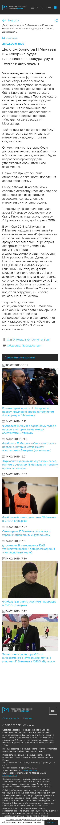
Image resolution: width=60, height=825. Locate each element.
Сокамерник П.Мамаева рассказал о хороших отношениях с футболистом (26, 533)
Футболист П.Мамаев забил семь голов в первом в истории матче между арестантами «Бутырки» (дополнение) (29, 447)
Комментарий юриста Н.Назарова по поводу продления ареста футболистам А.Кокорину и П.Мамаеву (28, 411)
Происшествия (31, 345)
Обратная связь (10, 718)
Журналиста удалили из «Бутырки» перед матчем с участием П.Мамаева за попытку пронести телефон (30, 464)
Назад (5, 20)
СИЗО (11, 339)
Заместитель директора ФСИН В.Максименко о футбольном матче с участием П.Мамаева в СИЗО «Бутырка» (28, 657)
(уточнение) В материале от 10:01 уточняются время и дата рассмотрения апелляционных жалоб (28, 549)
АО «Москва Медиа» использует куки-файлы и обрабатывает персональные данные (28, 821)
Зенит (48, 339)
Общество (13, 345)
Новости (13, 20)
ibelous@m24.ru (9, 775)
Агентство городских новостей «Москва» (14, 7)
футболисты (35, 339)
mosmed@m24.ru (29, 770)
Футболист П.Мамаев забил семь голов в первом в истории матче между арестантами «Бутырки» (29, 429)
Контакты (27, 718)
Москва (21, 339)
